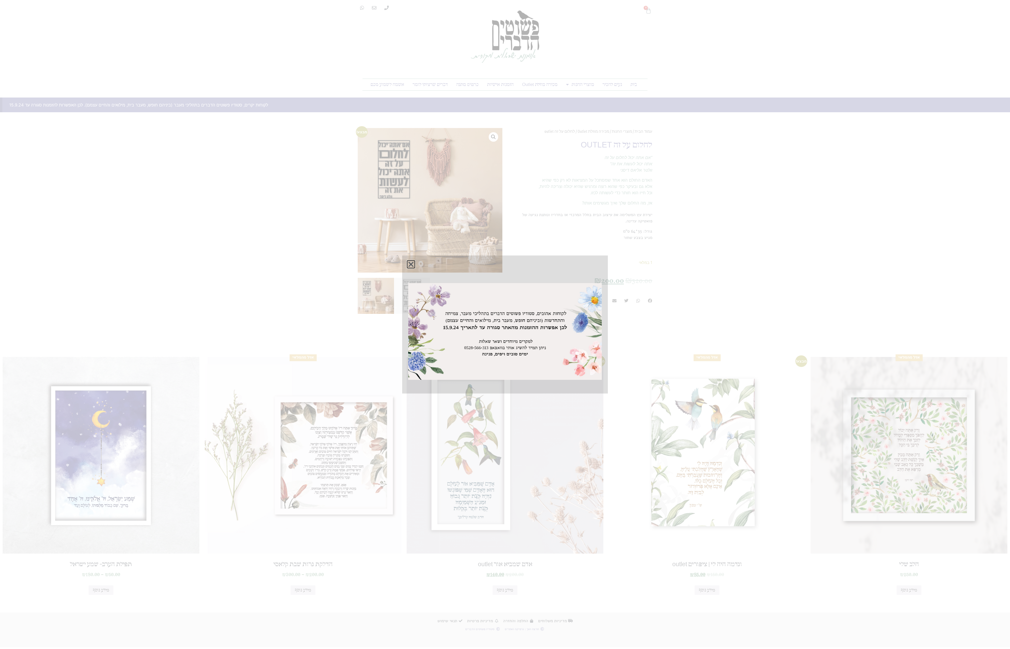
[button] (405, 273)
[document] (505, 324)
